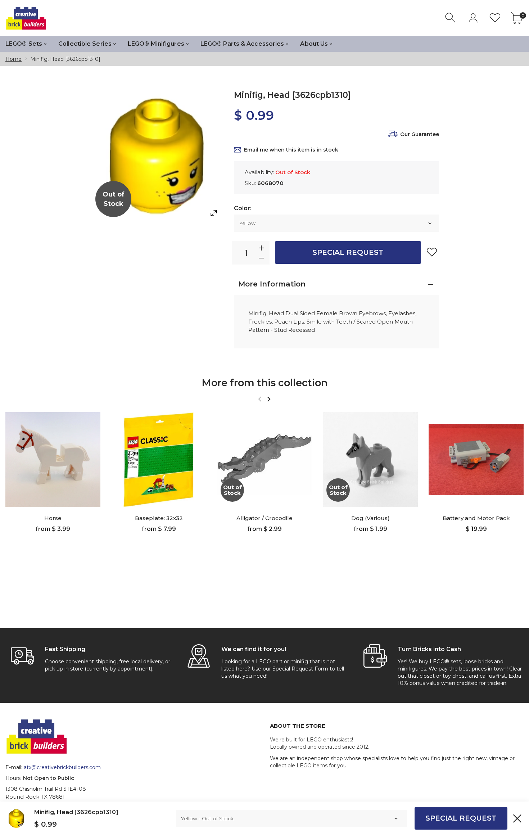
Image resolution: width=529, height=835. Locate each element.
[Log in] (473, 18)
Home (13, 59)
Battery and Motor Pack (476, 518)
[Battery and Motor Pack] (476, 459)
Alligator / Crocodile (264, 518)
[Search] (451, 18)
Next (268, 399)
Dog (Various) (370, 518)
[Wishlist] (495, 18)
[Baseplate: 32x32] (158, 459)
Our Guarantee (419, 134)
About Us (314, 43)
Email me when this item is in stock (291, 149)
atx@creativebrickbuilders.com (62, 767)
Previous (259, 399)
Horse (53, 518)
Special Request (348, 252)
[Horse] (52, 459)
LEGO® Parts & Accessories (242, 43)
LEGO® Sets (23, 43)
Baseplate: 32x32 (159, 518)
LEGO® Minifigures (156, 43)
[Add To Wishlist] (432, 252)
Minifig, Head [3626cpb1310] (76, 812)
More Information (272, 284)
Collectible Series (85, 43)
